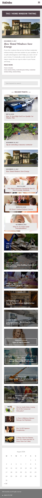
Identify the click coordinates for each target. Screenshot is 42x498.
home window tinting (9, 70)
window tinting (17, 72)
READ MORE (8, 65)
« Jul (5, 483)
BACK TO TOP (8, 495)
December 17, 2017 (10, 41)
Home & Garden (8, 68)
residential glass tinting (22, 70)
